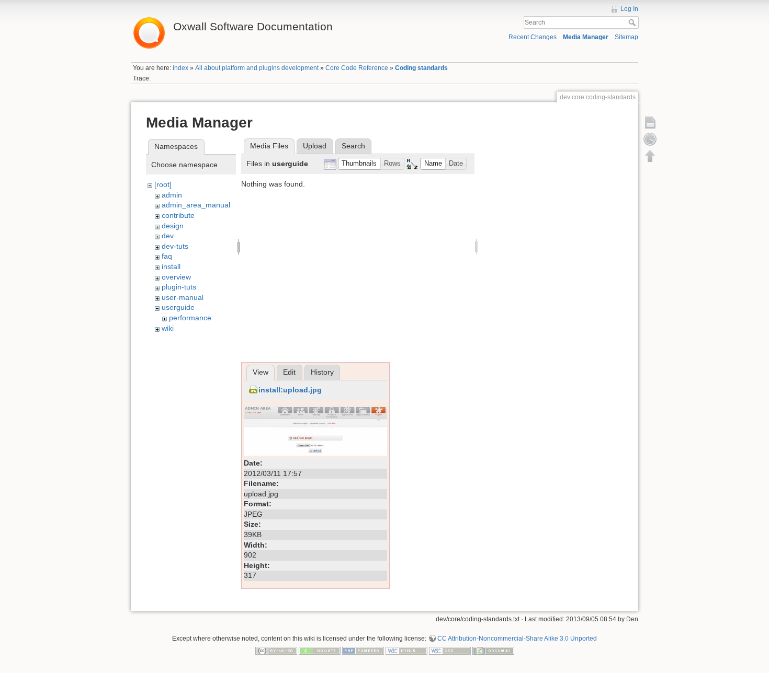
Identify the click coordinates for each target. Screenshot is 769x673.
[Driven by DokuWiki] (493, 650)
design (173, 226)
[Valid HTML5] (406, 650)
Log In (629, 9)
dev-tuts (175, 246)
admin (172, 195)
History (322, 372)
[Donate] (320, 650)
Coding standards (421, 68)
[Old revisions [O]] (650, 139)
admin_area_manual (196, 205)
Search (633, 22)
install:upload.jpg (290, 390)
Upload (314, 146)
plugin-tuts (179, 287)
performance (190, 318)
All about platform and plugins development (257, 68)
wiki (168, 328)
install (171, 266)
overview (176, 277)
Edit (289, 372)
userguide (178, 307)
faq (167, 256)
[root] (163, 184)
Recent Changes (532, 37)
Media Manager (585, 37)
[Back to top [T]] (650, 155)
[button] (359, 164)
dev (168, 235)
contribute (178, 215)
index (180, 68)
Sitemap (626, 37)
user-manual (182, 297)
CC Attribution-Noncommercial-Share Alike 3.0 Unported (517, 638)
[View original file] (315, 430)
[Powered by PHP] (363, 650)
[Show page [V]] (650, 122)
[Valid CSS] (450, 650)
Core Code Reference (356, 68)
